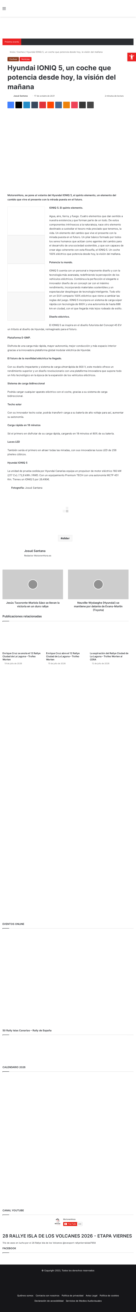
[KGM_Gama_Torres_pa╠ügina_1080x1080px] (68, 918)
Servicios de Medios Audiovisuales (84, 1300)
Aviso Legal (91, 1295)
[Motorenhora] (26, 8)
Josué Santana (20, 96)
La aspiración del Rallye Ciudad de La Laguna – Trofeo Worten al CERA (109, 656)
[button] (131, 57)
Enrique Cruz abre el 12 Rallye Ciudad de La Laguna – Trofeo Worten (63, 656)
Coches (21, 52)
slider (66, 538)
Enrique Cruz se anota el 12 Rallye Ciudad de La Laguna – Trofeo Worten (21, 656)
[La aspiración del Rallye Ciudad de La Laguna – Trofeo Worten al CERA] (109, 637)
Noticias (25, 59)
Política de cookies (109, 1295)
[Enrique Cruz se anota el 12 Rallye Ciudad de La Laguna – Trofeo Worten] (21, 637)
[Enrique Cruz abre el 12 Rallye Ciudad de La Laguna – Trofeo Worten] (65, 637)
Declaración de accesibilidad (49, 1300)
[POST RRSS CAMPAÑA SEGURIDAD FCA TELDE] (68, 829)
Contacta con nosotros (47, 1295)
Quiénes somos (25, 1295)
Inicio (12, 52)
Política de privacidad (72, 1295)
